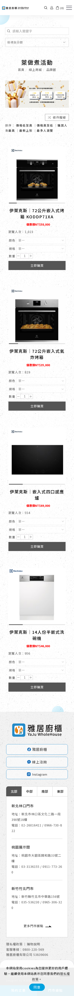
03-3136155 (30, 866)
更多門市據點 (33, 926)
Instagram (39, 774)
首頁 (21, 69)
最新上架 (25, 130)
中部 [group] (29, 791)
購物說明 (33, 944)
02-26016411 (31, 825)
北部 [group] (14, 791)
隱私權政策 (14, 944)
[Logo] (15, 7)
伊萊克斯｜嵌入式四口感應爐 (37, 495)
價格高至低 (45, 125)
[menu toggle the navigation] (69, 8)
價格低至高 (24, 125)
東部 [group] (60, 791)
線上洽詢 (39, 761)
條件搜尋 (59, 117)
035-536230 (30, 902)
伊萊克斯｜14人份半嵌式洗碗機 (37, 635)
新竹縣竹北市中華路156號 (40, 896)
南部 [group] (45, 791)
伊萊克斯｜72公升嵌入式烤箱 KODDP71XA (37, 213)
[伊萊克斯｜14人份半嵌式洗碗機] (37, 596)
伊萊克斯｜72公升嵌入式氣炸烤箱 (37, 354)
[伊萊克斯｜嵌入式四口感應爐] (37, 456)
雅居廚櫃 (37, 749)
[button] (45, 7)
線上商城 (35, 69)
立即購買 (37, 265)
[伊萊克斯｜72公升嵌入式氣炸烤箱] (37, 315)
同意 (37, 987)
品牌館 (51, 69)
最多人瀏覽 (45, 130)
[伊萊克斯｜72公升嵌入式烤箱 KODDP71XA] (37, 175)
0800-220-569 (33, 949)
